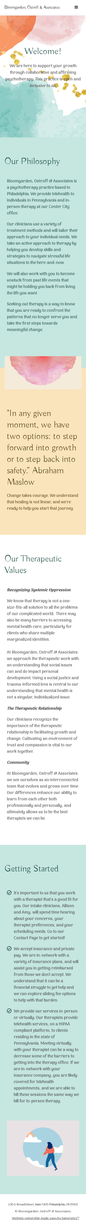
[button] (76, 7)
